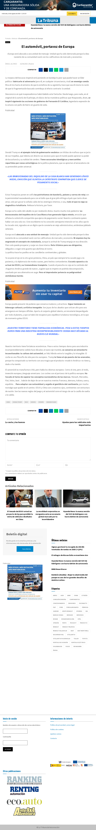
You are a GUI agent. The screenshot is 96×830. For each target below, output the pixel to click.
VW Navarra (77, 646)
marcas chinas (58, 615)
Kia (87, 611)
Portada (8, 38)
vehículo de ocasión (60, 642)
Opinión (41, 402)
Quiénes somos (55, 734)
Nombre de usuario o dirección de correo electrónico (21, 725)
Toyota (84, 638)
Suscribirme (26, 549)
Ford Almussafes (72, 607)
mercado (70, 615)
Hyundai (79, 611)
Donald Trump (17, 402)
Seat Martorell (83, 631)
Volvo (68, 646)
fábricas (85, 607)
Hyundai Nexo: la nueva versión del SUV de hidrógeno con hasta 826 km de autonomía (76, 514)
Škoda (55, 650)
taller (76, 638)
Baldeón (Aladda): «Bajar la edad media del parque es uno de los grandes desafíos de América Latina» (70, 577)
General (8, 42)
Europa (33, 402)
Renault (56, 627)
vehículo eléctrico (78, 642)
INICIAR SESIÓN (84, 13)
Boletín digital (16, 534)
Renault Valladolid (60, 631)
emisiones (72, 603)
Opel (79, 619)
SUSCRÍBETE (72, 14)
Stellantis (71, 634)
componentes (75, 599)
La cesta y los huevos (15, 422)
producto (83, 623)
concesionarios (59, 603)
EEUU (26, 402)
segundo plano (51, 402)
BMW (68, 595)
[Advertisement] (48, 682)
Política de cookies (57, 729)
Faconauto (83, 603)
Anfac (55, 595)
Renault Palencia (68, 627)
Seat (72, 631)
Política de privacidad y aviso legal (62, 725)
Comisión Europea (59, 599)
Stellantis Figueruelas (61, 638)
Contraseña (7, 737)
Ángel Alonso (11, 64)
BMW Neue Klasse (38, 25)
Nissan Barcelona (67, 619)
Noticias (14, 38)
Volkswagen (57, 646)
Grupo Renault (67, 611)
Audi (62, 595)
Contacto (53, 738)
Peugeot (73, 623)
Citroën (84, 595)
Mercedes (80, 615)
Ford (61, 607)
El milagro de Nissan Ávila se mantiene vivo (70, 555)
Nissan (55, 619)
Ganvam (56, 611)
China (8, 402)
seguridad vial (58, 634)
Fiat (54, 607)
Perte (64, 623)
